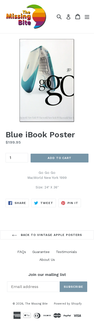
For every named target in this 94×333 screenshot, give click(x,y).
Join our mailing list (47, 274)
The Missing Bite (36, 303)
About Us (47, 260)
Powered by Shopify (68, 303)
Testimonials (66, 252)
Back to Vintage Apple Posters (51, 235)
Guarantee (41, 252)
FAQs (21, 252)
